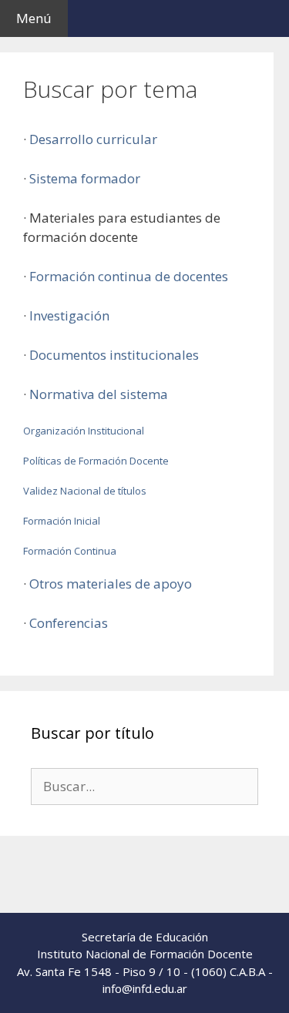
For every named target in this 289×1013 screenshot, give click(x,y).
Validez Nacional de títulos (84, 491)
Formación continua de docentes (128, 276)
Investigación (69, 315)
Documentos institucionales (114, 355)
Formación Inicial (61, 521)
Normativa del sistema (98, 394)
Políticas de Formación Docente (96, 461)
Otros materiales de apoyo (110, 583)
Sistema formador (84, 178)
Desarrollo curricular (93, 139)
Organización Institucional (83, 431)
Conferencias (68, 623)
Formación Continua (69, 551)
